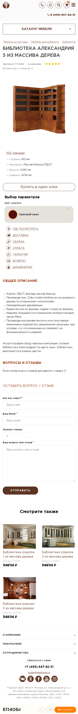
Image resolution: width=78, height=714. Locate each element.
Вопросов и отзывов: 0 (18, 68)
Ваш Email (10, 414)
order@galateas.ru (39, 673)
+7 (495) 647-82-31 (39, 667)
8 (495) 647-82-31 (62, 15)
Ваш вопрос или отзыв (18, 442)
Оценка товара (12, 430)
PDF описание (15, 153)
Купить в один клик (39, 187)
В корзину (66, 710)
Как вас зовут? (13, 398)
